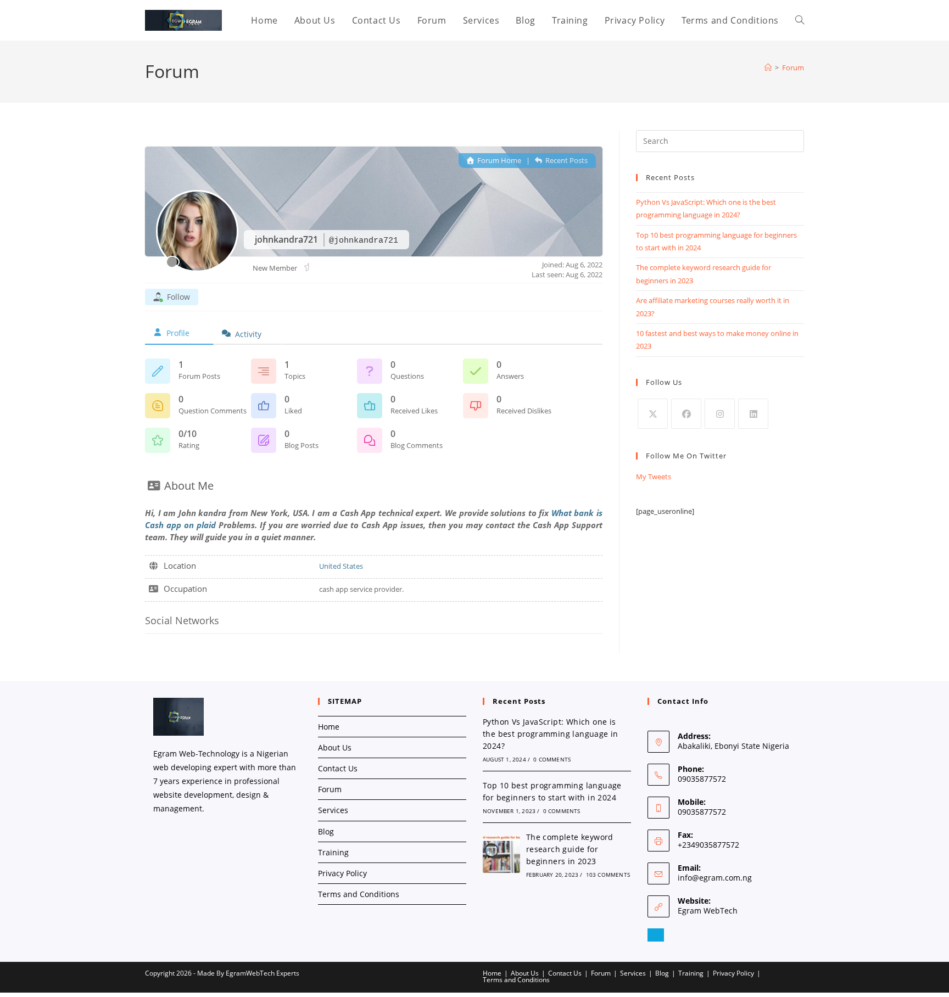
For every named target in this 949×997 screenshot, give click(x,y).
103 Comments (608, 874)
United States (341, 566)
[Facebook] (686, 414)
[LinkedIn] (753, 414)
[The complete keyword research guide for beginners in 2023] (501, 854)
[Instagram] (720, 414)
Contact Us (338, 768)
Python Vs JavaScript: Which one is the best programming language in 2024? (550, 734)
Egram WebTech (708, 910)
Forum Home (498, 160)
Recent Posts (566, 160)
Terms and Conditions (358, 894)
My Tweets (653, 476)
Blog (326, 831)
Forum (793, 67)
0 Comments (552, 759)
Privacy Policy (342, 873)
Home (328, 726)
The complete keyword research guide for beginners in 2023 (569, 849)
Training (333, 852)
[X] (653, 414)
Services (333, 810)
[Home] (768, 67)
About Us (334, 747)
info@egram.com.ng (715, 877)
